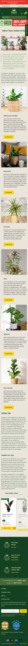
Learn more (14, 560)
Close (26, 24)
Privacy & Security (23, 643)
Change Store (21, 6)
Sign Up (23, 611)
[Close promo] (26, 1)
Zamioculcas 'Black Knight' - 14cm (7, 515)
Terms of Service (9, 615)
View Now (13, 3)
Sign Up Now (15, 572)
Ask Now (13, 547)
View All (21, 494)
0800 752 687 (17, 583)
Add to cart (7, 528)
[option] (8, 514)
